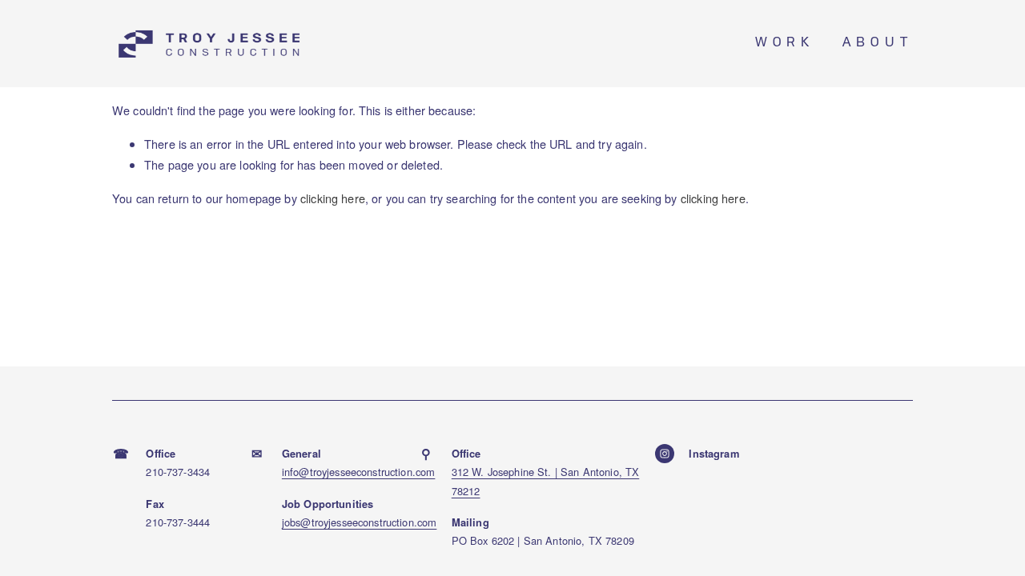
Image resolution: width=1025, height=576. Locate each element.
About (877, 43)
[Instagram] (664, 453)
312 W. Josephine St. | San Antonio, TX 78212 (546, 481)
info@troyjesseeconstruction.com (358, 471)
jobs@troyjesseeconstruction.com (359, 522)
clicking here (332, 198)
